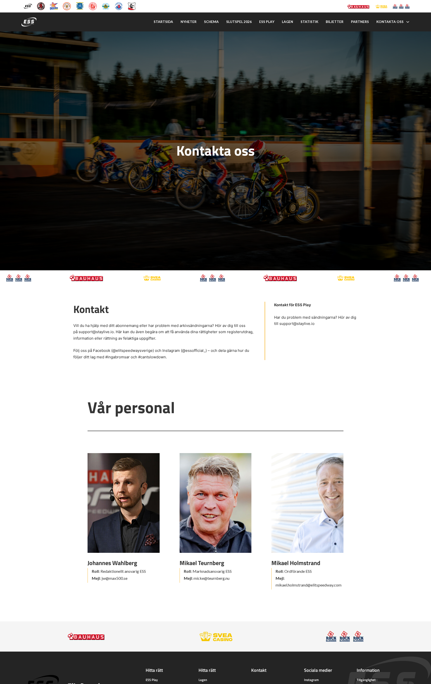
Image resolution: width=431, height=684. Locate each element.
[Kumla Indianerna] (41, 5)
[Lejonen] (67, 5)
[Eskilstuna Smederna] (132, 5)
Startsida (163, 22)
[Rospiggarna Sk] (93, 5)
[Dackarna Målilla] (54, 5)
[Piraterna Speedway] (80, 5)
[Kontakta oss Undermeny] (408, 21)
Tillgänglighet (366, 679)
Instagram (311, 679)
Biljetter (334, 22)
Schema (211, 22)
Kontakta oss (390, 22)
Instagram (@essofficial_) (184, 350)
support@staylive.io (96, 331)
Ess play (266, 22)
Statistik (309, 22)
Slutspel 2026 (239, 22)
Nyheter (189, 22)
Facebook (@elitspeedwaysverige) (123, 350)
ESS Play (152, 679)
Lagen (287, 22)
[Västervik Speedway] (106, 5)
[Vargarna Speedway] (119, 5)
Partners (360, 22)
